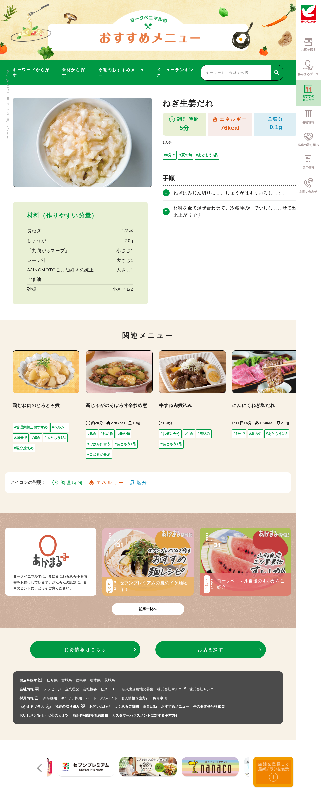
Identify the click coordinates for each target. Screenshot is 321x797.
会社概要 (90, 689)
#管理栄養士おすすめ (31, 427)
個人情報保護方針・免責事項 (144, 698)
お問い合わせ (99, 706)
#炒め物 (107, 434)
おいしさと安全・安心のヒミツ (44, 715)
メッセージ (52, 689)
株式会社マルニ (169, 689)
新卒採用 (50, 698)
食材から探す (73, 72)
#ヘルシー (60, 427)
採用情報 (27, 698)
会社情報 (27, 689)
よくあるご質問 (126, 706)
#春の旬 (123, 434)
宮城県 (66, 680)
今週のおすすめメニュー (121, 72)
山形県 (52, 680)
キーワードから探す (31, 72)
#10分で (20, 438)
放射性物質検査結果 (88, 715)
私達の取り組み (67, 706)
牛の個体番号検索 (207, 706)
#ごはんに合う (98, 444)
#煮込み (204, 434)
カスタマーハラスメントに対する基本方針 (145, 715)
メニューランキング (175, 72)
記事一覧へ (148, 609)
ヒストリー (109, 689)
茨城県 (109, 680)
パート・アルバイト (101, 698)
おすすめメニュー (175, 706)
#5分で (169, 155)
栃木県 (95, 680)
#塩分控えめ (24, 448)
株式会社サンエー (203, 689)
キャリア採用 (71, 698)
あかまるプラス (32, 707)
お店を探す (28, 680)
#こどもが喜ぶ (98, 454)
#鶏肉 (35, 438)
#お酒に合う (170, 434)
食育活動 (150, 706)
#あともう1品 (207, 155)
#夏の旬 (185, 155)
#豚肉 (91, 434)
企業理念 (72, 689)
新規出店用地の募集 (137, 689)
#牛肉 (188, 434)
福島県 (81, 680)
